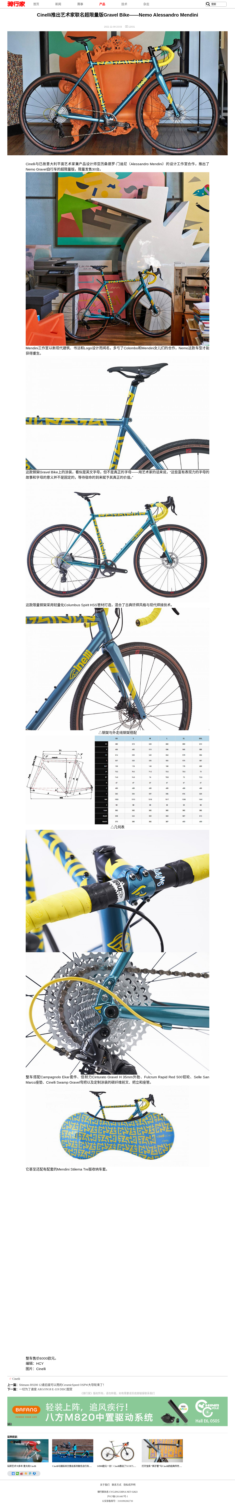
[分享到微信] (17, 1473)
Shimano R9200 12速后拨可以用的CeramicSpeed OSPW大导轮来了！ (62, 1384)
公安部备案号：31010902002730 (117, 1501)
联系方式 (116, 1484)
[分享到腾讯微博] (30, 1473)
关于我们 (105, 1484)
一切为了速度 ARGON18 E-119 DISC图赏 (45, 1389)
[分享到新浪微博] (21, 1473)
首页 (36, 4)
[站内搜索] (208, 4)
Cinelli (16, 1378)
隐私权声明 (129, 1484)
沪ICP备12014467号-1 (117, 1496)
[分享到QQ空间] (26, 1473)
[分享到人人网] (34, 1473)
